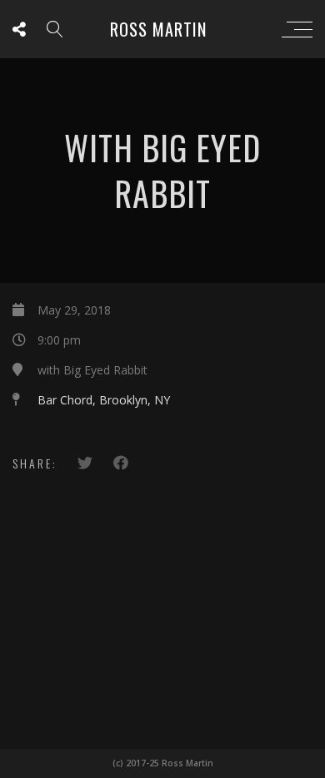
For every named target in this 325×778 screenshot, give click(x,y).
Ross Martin (158, 29)
